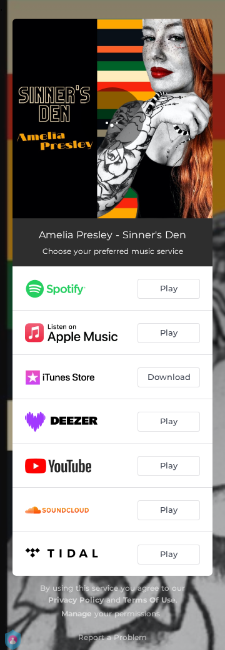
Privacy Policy (76, 599)
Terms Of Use (149, 599)
